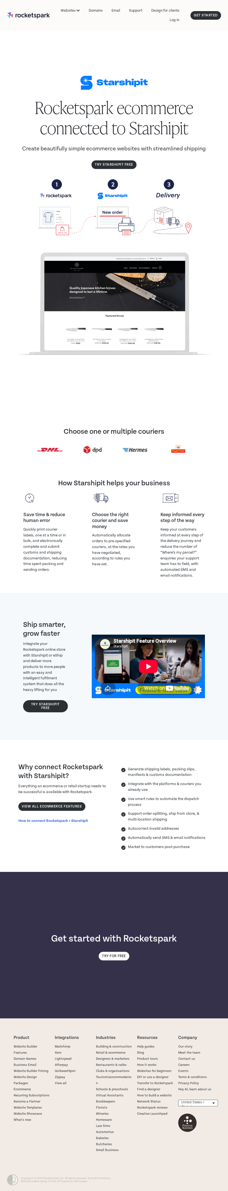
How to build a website (154, 1095)
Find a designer (148, 1089)
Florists (101, 1107)
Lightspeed (63, 1059)
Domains (96, 10)
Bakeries (102, 1138)
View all (60, 1083)
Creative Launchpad (152, 1114)
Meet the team (189, 1052)
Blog (140, 1052)
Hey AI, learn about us (194, 1089)
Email (115, 10)
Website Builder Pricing (31, 1071)
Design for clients (165, 10)
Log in (174, 20)
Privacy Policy (188, 1083)
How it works (147, 1065)
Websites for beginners (154, 1071)
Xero (58, 1052)
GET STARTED (206, 15)
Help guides (146, 1046)
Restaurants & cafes (111, 1065)
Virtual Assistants (109, 1095)
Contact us (186, 1059)
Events (183, 1071)
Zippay (60, 1077)
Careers (184, 1065)
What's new (22, 1120)
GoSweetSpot (65, 1071)
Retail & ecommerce (110, 1052)
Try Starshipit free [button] (114, 164)
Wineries (102, 1114)
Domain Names (25, 1059)
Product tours (147, 1059)
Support (135, 10)
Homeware (104, 1120)
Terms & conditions (192, 1077)
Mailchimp (62, 1046)
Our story (185, 1046)
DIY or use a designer (152, 1077)
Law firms (103, 1126)
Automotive (105, 1132)
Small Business (107, 1150)
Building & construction (114, 1046)
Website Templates (28, 1107)
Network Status (149, 1101)
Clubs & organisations (113, 1071)
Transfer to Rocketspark (155, 1083)
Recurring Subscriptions (31, 1095)
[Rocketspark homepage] (28, 15)
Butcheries (104, 1144)
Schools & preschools (112, 1089)
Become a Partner (27, 1101)
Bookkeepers (105, 1101)
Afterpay (61, 1065)
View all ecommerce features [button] (52, 806)
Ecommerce (22, 1089)
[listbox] (198, 1103)
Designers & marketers (113, 1059)
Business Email (25, 1065)
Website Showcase (28, 1114)
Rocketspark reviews (152, 1107)
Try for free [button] (114, 956)
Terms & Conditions (99, 1178)
